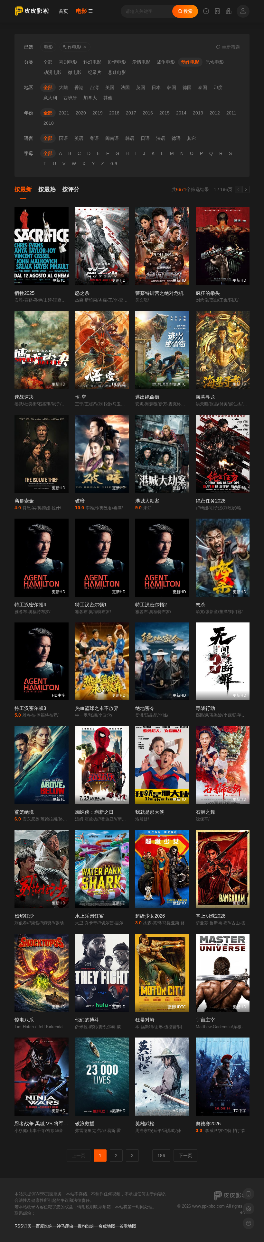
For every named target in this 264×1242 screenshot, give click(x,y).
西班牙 (70, 97)
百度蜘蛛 (44, 1226)
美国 (109, 87)
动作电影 (190, 62)
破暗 (80, 500)
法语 (160, 138)
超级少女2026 (150, 916)
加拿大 (90, 97)
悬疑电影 (117, 72)
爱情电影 (141, 62)
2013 (198, 112)
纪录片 (94, 72)
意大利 (50, 97)
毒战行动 (205, 708)
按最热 (47, 189)
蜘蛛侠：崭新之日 (94, 812)
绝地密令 (145, 708)
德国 (187, 87)
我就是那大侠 (149, 812)
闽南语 (112, 138)
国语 (63, 138)
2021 (64, 112)
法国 (125, 87)
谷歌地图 (127, 1226)
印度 (217, 87)
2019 (97, 112)
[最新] (217, 11)
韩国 (171, 87)
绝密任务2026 (210, 500)
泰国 (202, 87)
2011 (231, 112)
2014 (181, 112)
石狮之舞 (205, 812)
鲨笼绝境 (24, 812)
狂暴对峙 (145, 1019)
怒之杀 (82, 293)
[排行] (228, 11)
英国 (140, 87)
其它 (191, 138)
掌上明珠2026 (210, 916)
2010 (48, 123)
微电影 (74, 72)
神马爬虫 (65, 1226)
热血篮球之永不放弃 (96, 708)
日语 (145, 138)
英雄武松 (145, 1123)
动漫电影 (52, 72)
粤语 (94, 138)
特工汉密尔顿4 (30, 604)
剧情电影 (117, 62)
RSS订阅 (23, 1226)
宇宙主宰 (205, 1019)
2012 (215, 112)
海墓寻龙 (205, 397)
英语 (78, 138)
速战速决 (24, 397)
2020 (81, 112)
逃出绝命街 (147, 397)
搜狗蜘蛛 (86, 1226)
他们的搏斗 (87, 1019)
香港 (78, 87)
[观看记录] (206, 11)
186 (161, 1155)
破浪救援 (84, 1123)
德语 (176, 138)
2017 (131, 112)
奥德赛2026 (208, 1123)
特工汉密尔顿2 (151, 604)
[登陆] (243, 11)
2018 (114, 112)
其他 (107, 97)
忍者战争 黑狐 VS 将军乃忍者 (46, 1123)
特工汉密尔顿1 (91, 604)
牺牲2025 (24, 293)
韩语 (129, 138)
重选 (230, 47)
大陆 (63, 87)
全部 (47, 62)
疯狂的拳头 (208, 293)
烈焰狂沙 (24, 916)
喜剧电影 (68, 62)
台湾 (94, 87)
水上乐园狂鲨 (89, 916)
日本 (156, 87)
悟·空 (80, 397)
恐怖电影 (215, 62)
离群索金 (24, 500)
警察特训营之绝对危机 (159, 293)
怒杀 (200, 604)
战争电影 (166, 62)
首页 (63, 11)
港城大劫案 (147, 500)
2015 (164, 112)
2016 (148, 112)
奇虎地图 (107, 1226)
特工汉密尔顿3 (30, 708)
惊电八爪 (24, 1019)
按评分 (71, 189)
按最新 (23, 189)
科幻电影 (92, 62)
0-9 (113, 163)
